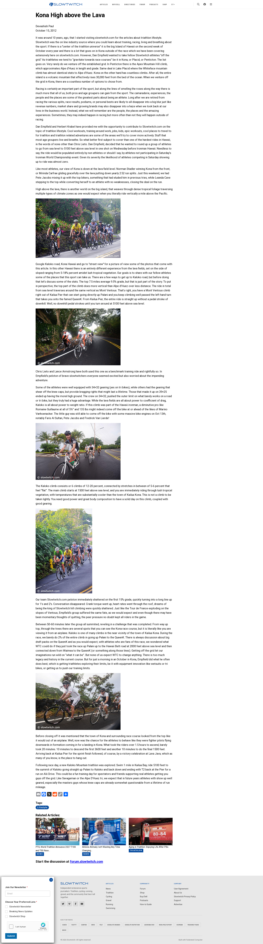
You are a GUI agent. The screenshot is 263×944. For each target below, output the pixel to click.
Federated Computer (194, 940)
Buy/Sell (116, 4)
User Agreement (181, 889)
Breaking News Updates (20, 911)
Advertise (178, 904)
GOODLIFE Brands (113, 925)
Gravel (108, 900)
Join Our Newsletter (16, 887)
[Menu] (211, 4)
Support (177, 900)
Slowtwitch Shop (17, 916)
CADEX (64, 925)
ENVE (93, 925)
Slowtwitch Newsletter (20, 906)
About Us (178, 893)
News (108, 889)
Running (109, 904)
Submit (11, 936)
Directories (129, 4)
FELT (101, 925)
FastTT (74, 925)
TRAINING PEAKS (193, 925)
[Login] (204, 4)
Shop (165, 4)
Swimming (110, 908)
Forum (142, 4)
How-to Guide (146, 904)
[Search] (198, 4)
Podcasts (153, 4)
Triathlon (110, 893)
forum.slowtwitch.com (86, 861)
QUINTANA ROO (149, 925)
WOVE (64, 930)
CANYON (84, 925)
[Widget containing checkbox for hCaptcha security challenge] (27, 926)
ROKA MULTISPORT (165, 925)
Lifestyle (42, 807)
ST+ (173, 4)
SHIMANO (180, 925)
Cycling (109, 896)
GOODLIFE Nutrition (132, 925)
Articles (104, 4)
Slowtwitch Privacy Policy (185, 896)
